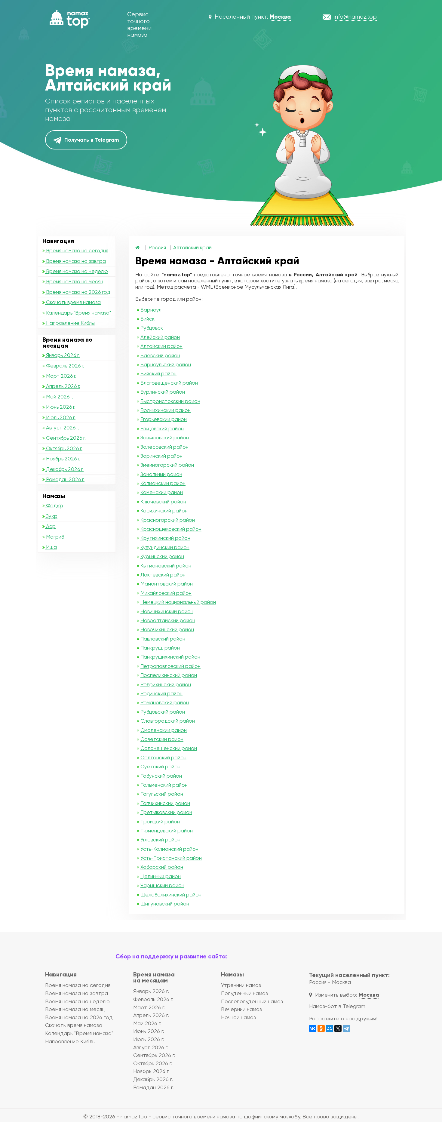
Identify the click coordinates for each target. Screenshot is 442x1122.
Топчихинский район (165, 803)
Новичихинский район (166, 611)
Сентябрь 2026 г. (65, 438)
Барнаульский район (165, 364)
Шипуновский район (164, 904)
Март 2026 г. (60, 376)
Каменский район (161, 492)
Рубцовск (151, 328)
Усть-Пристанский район (171, 858)
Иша (51, 547)
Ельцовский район (162, 429)
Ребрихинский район (165, 684)
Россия (157, 247)
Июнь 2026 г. (60, 407)
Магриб (54, 537)
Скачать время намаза (73, 302)
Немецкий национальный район (178, 602)
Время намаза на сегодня (76, 250)
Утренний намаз (241, 985)
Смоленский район (163, 730)
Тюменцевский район (166, 831)
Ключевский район (163, 502)
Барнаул (150, 310)
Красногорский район (167, 520)
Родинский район (161, 693)
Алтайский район (161, 346)
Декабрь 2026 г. (64, 469)
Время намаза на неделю (76, 271)
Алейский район (160, 337)
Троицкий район (160, 822)
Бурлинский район (162, 392)
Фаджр (54, 506)
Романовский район (164, 702)
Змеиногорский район (167, 465)
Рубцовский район (162, 712)
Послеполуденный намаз (252, 1001)
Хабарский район (161, 867)
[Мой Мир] (329, 1028)
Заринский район (161, 456)
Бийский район (158, 373)
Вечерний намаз (241, 1009)
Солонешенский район (168, 748)
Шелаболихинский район (170, 895)
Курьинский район (162, 556)
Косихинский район (164, 511)
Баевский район (160, 355)
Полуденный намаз (244, 993)
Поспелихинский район (168, 675)
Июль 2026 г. (60, 417)
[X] (338, 1028)
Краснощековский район (170, 529)
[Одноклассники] (321, 1028)
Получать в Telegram (91, 140)
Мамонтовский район (166, 584)
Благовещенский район (169, 383)
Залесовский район (164, 447)
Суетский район (160, 767)
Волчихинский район (165, 410)
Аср (50, 526)
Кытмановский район (165, 566)
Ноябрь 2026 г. (62, 459)
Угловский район (160, 840)
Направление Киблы (70, 323)
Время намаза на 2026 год (77, 292)
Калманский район (163, 483)
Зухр (51, 516)
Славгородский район (167, 721)
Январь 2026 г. (62, 355)
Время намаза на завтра (75, 261)
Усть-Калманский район (169, 849)
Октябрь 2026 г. (63, 448)
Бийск (147, 319)
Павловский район (162, 639)
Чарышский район (162, 885)
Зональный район (161, 474)
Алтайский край (192, 247)
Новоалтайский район (167, 620)
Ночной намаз (238, 1017)
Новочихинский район (167, 629)
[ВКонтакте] (312, 1028)
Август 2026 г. (62, 428)
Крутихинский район (165, 538)
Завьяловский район (164, 438)
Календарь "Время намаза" (78, 313)
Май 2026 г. (59, 397)
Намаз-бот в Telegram (337, 1006)
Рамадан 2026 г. (64, 479)
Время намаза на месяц (74, 281)
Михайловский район (166, 593)
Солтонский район (163, 758)
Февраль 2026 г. (64, 366)
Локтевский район (163, 575)
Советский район (161, 739)
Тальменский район (164, 785)
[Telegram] (346, 1028)
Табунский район (161, 776)
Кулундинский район (164, 547)
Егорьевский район (163, 419)
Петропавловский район (170, 666)
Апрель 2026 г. (62, 386)
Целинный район (160, 876)
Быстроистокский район (170, 401)
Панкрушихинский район (170, 657)
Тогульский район (161, 794)
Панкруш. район (160, 648)
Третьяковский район (166, 812)
